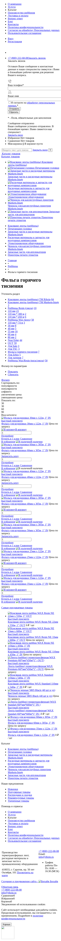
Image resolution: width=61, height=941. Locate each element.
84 (52, 299)
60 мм (11, 334)
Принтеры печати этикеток (23, 778)
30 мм (11, 325)
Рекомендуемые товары (21, 798)
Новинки (13, 789)
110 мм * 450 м (16, 317)
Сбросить (13, 374)
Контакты (13, 24)
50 (46, 360)
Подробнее (7, 435)
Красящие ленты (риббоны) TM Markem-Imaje (33, 302)
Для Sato (12, 346)
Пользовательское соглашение (24, 33)
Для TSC (13, 349)
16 (16, 331)
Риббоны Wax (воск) (19, 319)
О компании (14, 4)
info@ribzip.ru (46, 857)
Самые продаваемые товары (17, 607)
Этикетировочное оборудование (26, 197)
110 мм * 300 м (16, 314)
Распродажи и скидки (20, 795)
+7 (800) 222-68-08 (49, 851)
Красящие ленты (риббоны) (23, 749)
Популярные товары (19, 792)
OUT (10, 343)
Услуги (12, 7)
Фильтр (5, 380)
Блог (10, 21)
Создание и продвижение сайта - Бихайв (29, 881)
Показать (13, 371)
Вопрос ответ (15, 18)
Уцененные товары (18, 800)
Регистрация (15, 41)
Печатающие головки (47, 167)
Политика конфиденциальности (25, 27)
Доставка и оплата (18, 15)
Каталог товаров (10, 153)
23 (17, 311)
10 (35, 308)
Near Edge (13, 340)
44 (21, 340)
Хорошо (6, 924)
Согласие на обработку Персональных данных (34, 30)
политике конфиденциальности (22, 917)
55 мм (11, 331)
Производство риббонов (21, 12)
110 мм (11, 311)
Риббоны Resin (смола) (20, 308)
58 (32, 319)
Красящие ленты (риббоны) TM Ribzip (29, 299)
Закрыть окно (15, 135)
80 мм (11, 337)
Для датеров (14, 357)
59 (15, 343)
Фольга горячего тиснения (22, 351)
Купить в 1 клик (10, 438)
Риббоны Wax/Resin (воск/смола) (26, 360)
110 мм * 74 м (15, 322)
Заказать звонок (37, 58)
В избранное (8, 441)
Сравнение (26, 438)
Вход (10, 38)
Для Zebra (13, 354)
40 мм (11, 328)
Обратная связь (9, 887)
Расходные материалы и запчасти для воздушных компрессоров (28, 190)
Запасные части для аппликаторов (34, 213)
